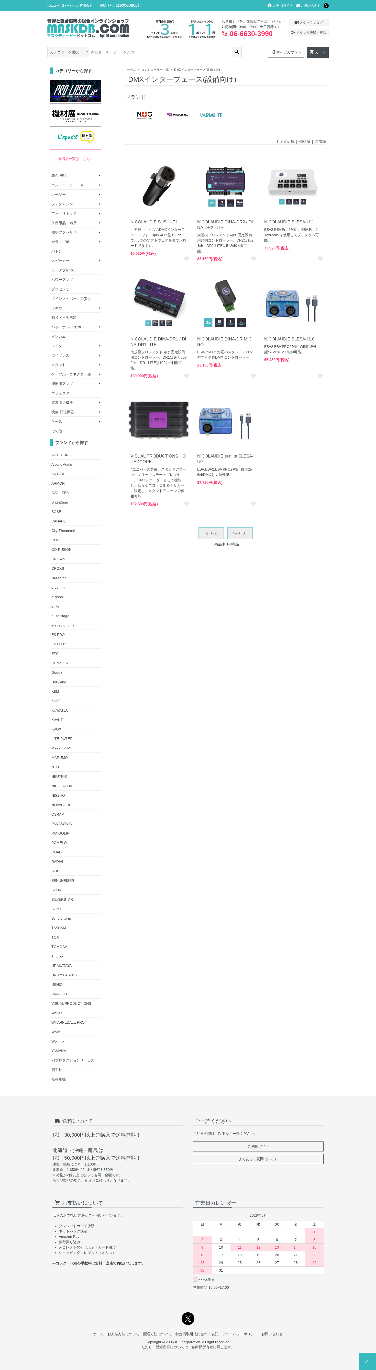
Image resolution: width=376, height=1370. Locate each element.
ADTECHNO (61, 455)
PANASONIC (61, 824)
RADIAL (57, 862)
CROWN (58, 559)
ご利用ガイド (280, 5)
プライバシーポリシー (240, 1334)
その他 (56, 431)
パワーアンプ (62, 280)
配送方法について (157, 1334)
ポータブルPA (62, 270)
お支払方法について (123, 1334)
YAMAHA (58, 1051)
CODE (56, 540)
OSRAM (57, 814)
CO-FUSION (61, 549)
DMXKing (59, 578)
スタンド (58, 365)
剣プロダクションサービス (72, 1060)
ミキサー (58, 308)
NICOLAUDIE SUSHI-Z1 (153, 222)
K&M (55, 691)
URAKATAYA (61, 966)
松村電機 (58, 1079)
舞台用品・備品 (63, 223)
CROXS (57, 568)
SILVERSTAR (62, 899)
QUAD (56, 852)
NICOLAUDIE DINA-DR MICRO (224, 342)
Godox (56, 672)
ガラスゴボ (60, 242)
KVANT (57, 720)
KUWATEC (60, 710)
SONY (56, 909)
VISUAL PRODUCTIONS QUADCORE (158, 459)
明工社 (56, 1070)
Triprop (57, 956)
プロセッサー (62, 289)
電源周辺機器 (62, 403)
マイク (56, 346)
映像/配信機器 (62, 412)
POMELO (59, 843)
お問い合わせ (308, 5)
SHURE (57, 890)
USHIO (57, 985)
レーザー (58, 194)
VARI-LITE (59, 994)
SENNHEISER (62, 880)
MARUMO (59, 758)
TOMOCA (59, 947)
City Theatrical (63, 531)
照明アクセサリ (63, 232)
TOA (55, 937)
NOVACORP (61, 805)
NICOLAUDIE (62, 786)
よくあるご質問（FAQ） (258, 1159)
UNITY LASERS (64, 975)
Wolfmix (57, 1041)
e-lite (55, 606)
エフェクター (62, 393)
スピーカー (60, 261)
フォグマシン (62, 204)
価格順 (304, 142)
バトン (56, 251)
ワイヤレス (60, 355)
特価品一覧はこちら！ (76, 159)
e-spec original (63, 625)
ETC (55, 654)
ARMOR (58, 483)
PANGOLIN (60, 833)
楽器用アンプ (62, 384)
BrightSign (59, 502)
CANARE (58, 521)
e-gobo (57, 597)
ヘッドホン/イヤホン (68, 327)
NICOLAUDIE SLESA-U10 (289, 339)
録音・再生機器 (63, 317)
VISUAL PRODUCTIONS (71, 1003)
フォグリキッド (63, 213)
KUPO (56, 701)
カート (317, 52)
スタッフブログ (308, 22)
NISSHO (58, 795)
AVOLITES (60, 493)
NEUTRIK (59, 776)
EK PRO (58, 635)
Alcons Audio (61, 464)
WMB (55, 1032)
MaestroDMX (62, 748)
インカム (58, 336)
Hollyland (58, 682)
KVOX (56, 729)
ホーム (131, 70)
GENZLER (59, 663)
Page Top (367, 1361)
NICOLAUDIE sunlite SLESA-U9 (225, 459)
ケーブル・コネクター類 (71, 374)
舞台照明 (58, 176)
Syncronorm (61, 918)
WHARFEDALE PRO (68, 1022)
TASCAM (58, 928)
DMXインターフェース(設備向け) (197, 70)
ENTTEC (58, 644)
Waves (56, 1013)
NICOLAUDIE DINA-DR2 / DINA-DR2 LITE (225, 225)
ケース (56, 421)
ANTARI (57, 474)
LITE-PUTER (61, 739)
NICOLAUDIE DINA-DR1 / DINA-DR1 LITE (158, 342)
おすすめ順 (285, 142)
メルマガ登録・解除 (308, 32)
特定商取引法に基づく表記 (196, 1334)
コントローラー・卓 (155, 70)
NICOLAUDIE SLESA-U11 (289, 222)
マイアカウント (286, 52)
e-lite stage (60, 616)
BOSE (56, 512)
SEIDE (56, 871)
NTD (55, 767)
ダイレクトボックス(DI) (70, 298)
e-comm (58, 587)
